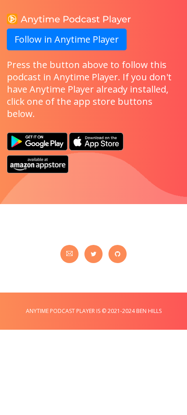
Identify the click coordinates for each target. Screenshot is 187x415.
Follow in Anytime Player (67, 39)
